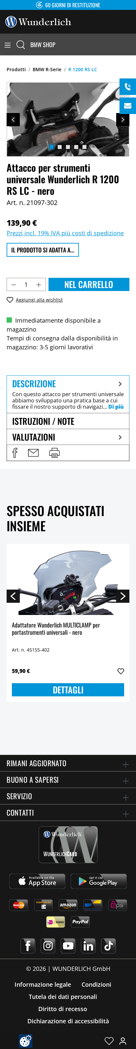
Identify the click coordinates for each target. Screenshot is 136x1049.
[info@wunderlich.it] (127, 106)
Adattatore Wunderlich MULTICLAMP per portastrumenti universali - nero (56, 629)
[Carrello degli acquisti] (132, 44)
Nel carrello (88, 284)
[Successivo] (122, 119)
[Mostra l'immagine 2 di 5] (60, 147)
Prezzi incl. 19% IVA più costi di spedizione (65, 233)
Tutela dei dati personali (63, 997)
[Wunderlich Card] (68, 844)
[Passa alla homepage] (38, 21)
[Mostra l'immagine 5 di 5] (84, 147)
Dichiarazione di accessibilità (68, 1021)
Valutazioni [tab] (33, 436)
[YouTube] (68, 945)
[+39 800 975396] (127, 86)
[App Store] (37, 881)
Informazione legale (43, 984)
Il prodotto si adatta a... (42, 250)
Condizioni (96, 984)
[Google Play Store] (99, 881)
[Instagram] (48, 945)
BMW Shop (42, 44)
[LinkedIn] (88, 945)
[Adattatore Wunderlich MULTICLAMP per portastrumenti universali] (68, 582)
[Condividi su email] (33, 453)
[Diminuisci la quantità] (13, 284)
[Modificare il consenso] (25, 1041)
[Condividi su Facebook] (14, 453)
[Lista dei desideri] (109, 1041)
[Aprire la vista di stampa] (54, 453)
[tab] (68, 394)
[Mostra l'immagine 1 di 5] (51, 147)
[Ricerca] (21, 44)
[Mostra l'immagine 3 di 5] (68, 147)
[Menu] (7, 44)
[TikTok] (108, 945)
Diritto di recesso (62, 1009)
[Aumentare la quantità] (39, 284)
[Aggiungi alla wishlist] (121, 671)
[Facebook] (27, 945)
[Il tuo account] (122, 1041)
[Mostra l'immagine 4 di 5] (76, 147)
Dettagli (68, 689)
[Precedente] (13, 119)
